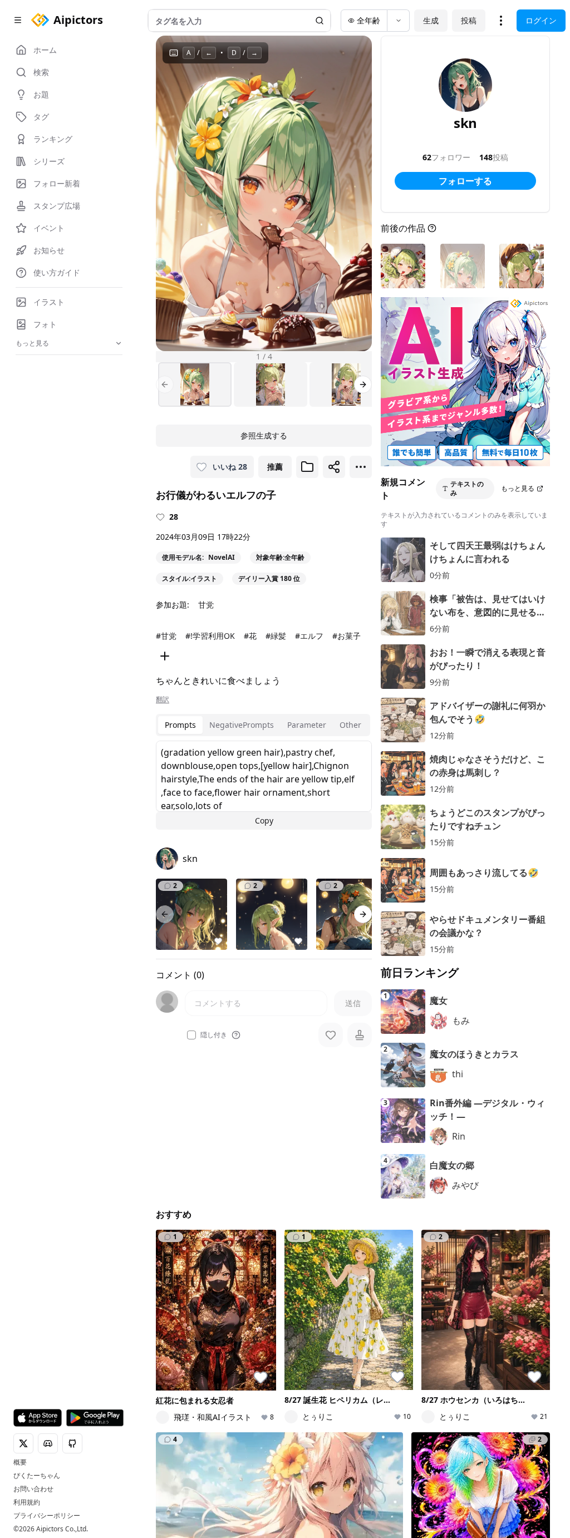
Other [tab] (350, 724)
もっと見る (517, 488)
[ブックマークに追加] (307, 467)
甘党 (206, 604)
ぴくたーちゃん (36, 1475)
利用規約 (26, 1502)
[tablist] (263, 725)
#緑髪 (276, 635)
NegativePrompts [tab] (241, 724)
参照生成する (263, 435)
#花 (250, 635)
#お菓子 (346, 635)
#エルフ (309, 635)
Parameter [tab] (306, 724)
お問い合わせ (33, 1489)
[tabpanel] (264, 785)
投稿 (468, 20)
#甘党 (166, 635)
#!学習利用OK (210, 635)
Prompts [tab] (180, 724)
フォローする (465, 181)
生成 (431, 20)
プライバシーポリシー (46, 1515)
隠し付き (213, 1035)
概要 (20, 1462)
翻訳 (162, 699)
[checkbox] (191, 1035)
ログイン (541, 20)
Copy (264, 820)
